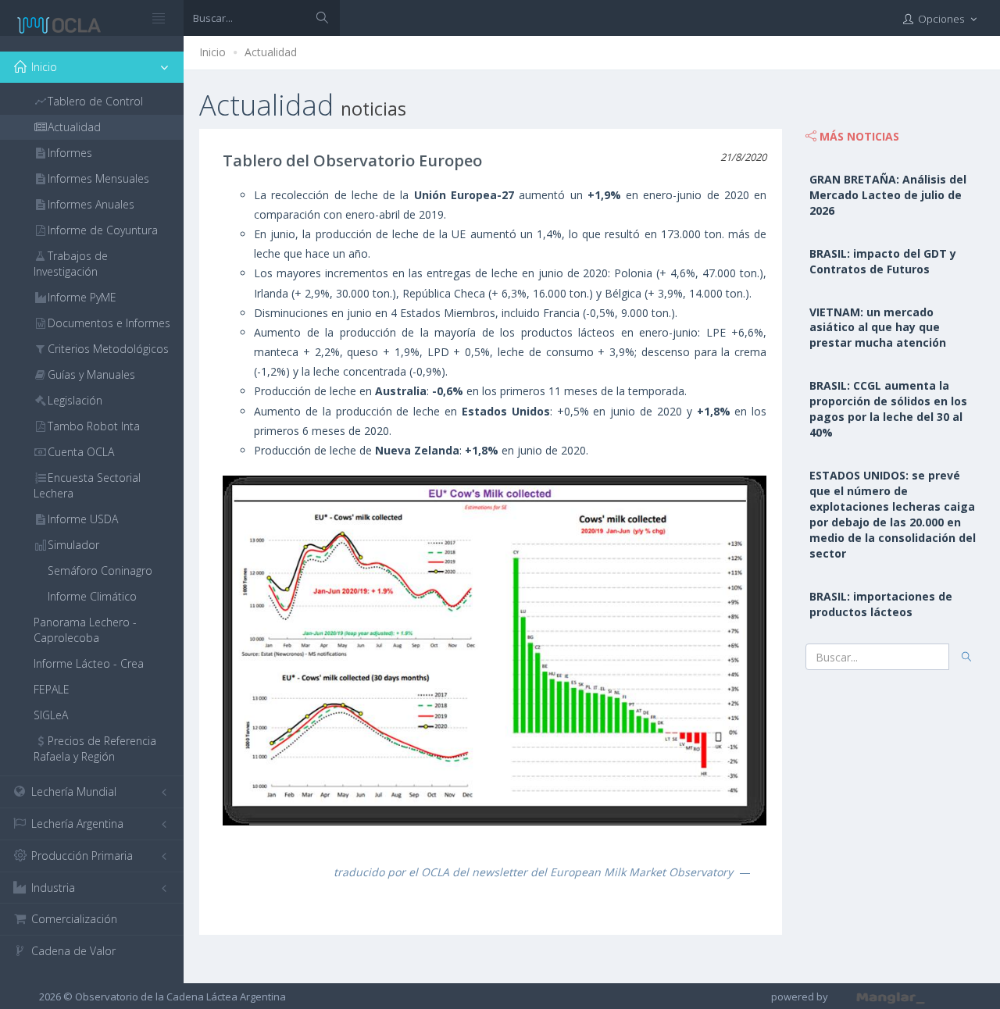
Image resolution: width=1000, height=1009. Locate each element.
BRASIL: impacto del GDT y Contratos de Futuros (882, 261)
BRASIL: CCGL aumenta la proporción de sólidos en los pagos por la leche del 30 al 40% (888, 409)
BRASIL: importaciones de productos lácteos (880, 604)
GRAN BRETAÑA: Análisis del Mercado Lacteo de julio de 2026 (887, 195)
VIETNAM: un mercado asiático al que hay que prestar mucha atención (877, 328)
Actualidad (271, 52)
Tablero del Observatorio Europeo (352, 160)
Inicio (212, 52)
